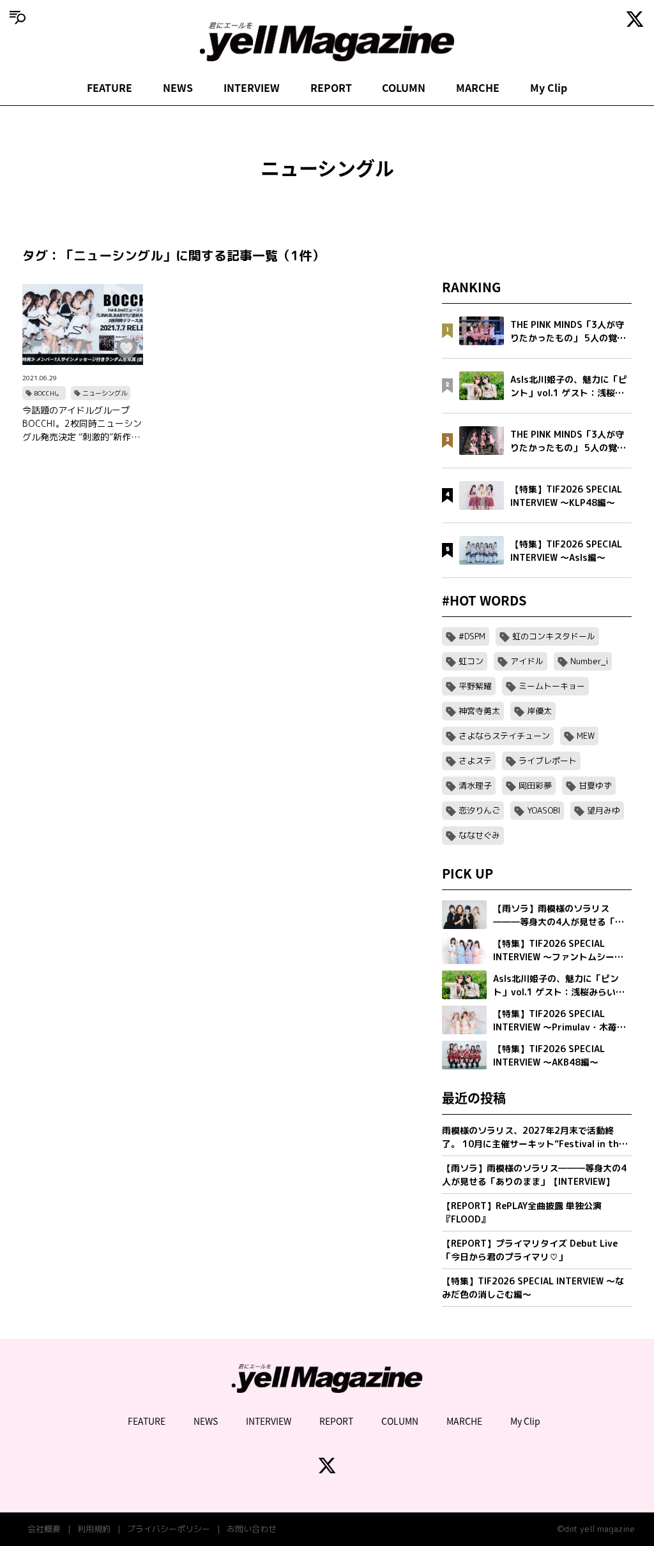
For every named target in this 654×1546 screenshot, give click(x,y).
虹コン (471, 661)
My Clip (548, 87)
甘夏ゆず (595, 785)
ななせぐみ (479, 835)
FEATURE (109, 87)
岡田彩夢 (535, 785)
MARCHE (477, 87)
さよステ (475, 760)
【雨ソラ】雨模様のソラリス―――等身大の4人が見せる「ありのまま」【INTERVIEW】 (534, 1174)
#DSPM (472, 636)
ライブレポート (548, 760)
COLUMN (403, 87)
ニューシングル (104, 393)
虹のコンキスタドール (553, 636)
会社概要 (44, 1529)
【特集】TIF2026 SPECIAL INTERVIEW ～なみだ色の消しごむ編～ (533, 1287)
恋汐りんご (479, 810)
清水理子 (475, 785)
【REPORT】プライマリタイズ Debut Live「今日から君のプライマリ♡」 (530, 1250)
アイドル (527, 661)
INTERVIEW (252, 87)
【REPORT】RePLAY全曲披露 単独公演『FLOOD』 (522, 1212)
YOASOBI (543, 810)
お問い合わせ (252, 1529)
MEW (586, 735)
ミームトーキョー (552, 686)
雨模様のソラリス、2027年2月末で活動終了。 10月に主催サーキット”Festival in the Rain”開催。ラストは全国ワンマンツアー (533, 1137)
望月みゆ (603, 810)
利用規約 (93, 1529)
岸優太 (539, 711)
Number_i (589, 661)
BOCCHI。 (48, 393)
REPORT (331, 87)
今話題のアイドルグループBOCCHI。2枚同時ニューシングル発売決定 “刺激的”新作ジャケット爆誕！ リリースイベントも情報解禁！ (82, 423)
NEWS (178, 87)
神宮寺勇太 (479, 711)
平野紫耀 (475, 686)
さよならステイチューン (504, 735)
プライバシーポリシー (168, 1529)
